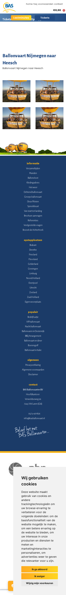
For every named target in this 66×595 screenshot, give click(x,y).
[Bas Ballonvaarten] (9, 11)
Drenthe (33, 250)
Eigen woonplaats (33, 302)
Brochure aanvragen (33, 216)
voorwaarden (45, 4)
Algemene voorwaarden (33, 370)
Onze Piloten (33, 201)
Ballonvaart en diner (33, 341)
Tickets (44, 17)
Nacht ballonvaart (33, 326)
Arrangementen (46, 31)
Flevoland (33, 259)
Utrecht (33, 288)
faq (35, 4)
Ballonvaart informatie (17, 31)
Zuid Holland (33, 297)
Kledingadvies (33, 183)
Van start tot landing (33, 211)
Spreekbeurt (33, 206)
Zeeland (33, 292)
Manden (33, 173)
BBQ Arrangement (33, 336)
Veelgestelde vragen (33, 225)
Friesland (33, 254)
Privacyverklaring (33, 365)
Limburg (33, 273)
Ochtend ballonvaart (33, 192)
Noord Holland (33, 278)
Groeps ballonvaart (33, 197)
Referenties (33, 220)
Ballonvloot (33, 178)
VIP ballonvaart (33, 322)
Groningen (33, 269)
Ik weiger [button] (39, 576)
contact (58, 4)
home (29, 4)
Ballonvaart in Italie (33, 350)
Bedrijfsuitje (33, 317)
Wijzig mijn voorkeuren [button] (39, 583)
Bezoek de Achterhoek (33, 230)
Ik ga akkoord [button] (39, 569)
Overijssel (33, 283)
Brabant (33, 245)
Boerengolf (33, 345)
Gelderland (33, 264)
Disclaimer (33, 374)
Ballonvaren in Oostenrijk (33, 331)
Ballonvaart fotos (13, 43)
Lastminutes (21, 17)
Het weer (33, 187)
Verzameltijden (33, 168)
